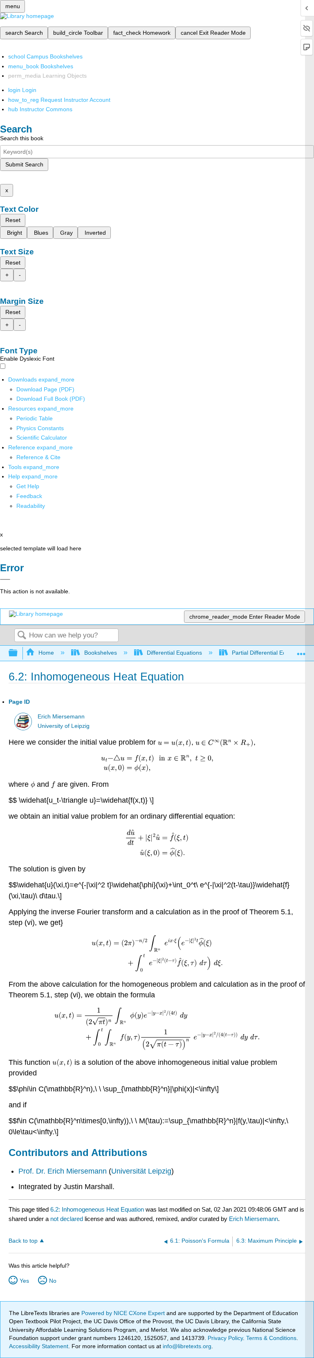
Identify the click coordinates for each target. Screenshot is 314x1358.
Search (21, 635)
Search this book (21, 138)
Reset (12, 220)
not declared (67, 1218)
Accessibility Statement (38, 1346)
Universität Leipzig (141, 1171)
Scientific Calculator (41, 437)
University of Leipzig (64, 726)
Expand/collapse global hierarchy (18, 653)
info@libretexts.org (186, 1346)
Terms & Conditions (271, 1338)
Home (46, 652)
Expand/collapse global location (301, 651)
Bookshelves (100, 652)
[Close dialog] (5, 579)
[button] (29, 496)
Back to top (23, 1241)
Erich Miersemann (61, 717)
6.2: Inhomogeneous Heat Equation (97, 1209)
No (52, 1280)
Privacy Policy (225, 1338)
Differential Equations (174, 652)
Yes (24, 1280)
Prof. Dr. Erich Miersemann (62, 1171)
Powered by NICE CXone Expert (123, 1313)
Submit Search (24, 164)
